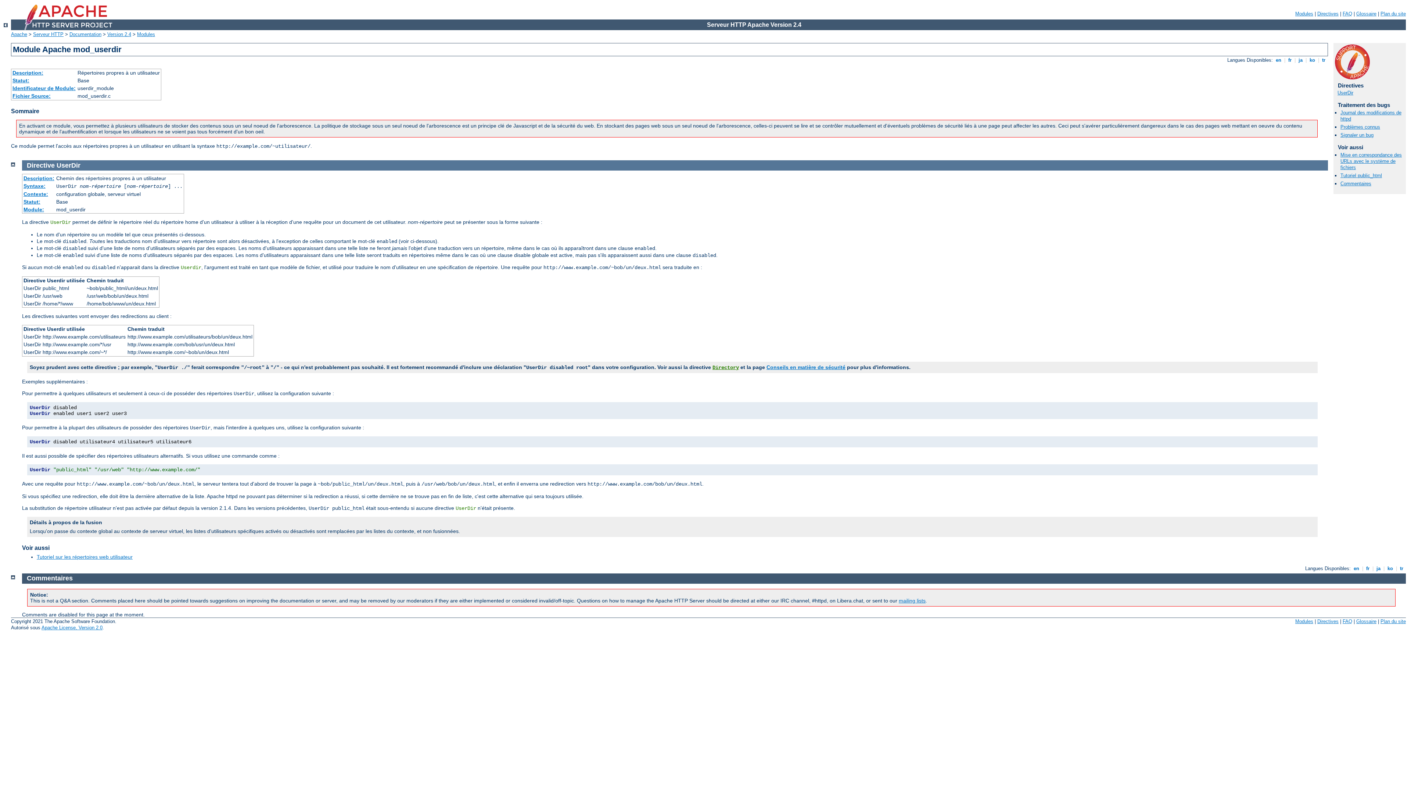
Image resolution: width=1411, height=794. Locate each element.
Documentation (85, 34)
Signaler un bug (1357, 135)
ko (1312, 60)
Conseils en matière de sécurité (805, 367)
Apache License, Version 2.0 (72, 627)
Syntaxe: (35, 186)
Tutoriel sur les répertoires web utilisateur (85, 557)
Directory (725, 368)
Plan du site (1393, 14)
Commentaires (1355, 183)
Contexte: (36, 194)
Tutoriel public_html (1361, 175)
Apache (19, 34)
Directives (1328, 14)
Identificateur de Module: (44, 88)
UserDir (1345, 93)
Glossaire (1366, 14)
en (1278, 60)
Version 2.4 (119, 34)
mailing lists (912, 601)
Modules (1304, 14)
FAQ (1347, 14)
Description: (27, 73)
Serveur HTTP (48, 34)
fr (1290, 60)
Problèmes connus (1360, 127)
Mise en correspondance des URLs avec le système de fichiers (1371, 161)
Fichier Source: (31, 96)
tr (1324, 60)
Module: (34, 209)
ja (1300, 60)
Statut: (20, 80)
